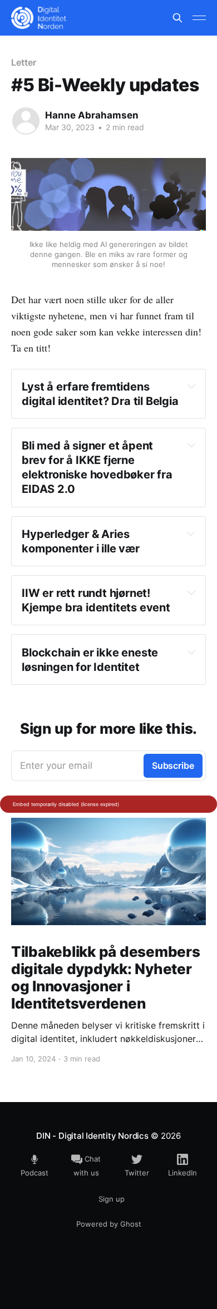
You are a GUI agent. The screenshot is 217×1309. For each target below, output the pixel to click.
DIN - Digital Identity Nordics (92, 1135)
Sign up (111, 1198)
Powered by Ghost (108, 1223)
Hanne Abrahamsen (92, 115)
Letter (23, 62)
